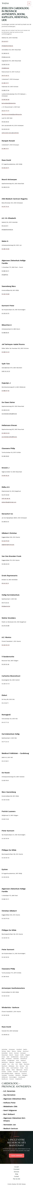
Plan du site (16, 1179)
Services (16, 1171)
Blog (16, 1174)
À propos (16, 1169)
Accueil (16, 1167)
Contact (16, 1176)
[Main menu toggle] (29, 3)
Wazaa (5, 3)
